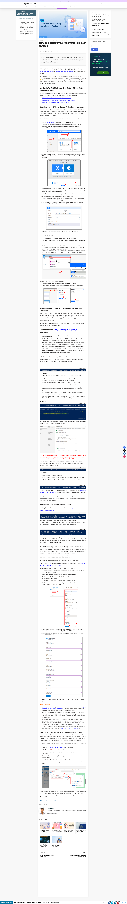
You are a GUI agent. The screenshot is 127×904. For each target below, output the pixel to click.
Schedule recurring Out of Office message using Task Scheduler (58, 100)
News (32, 6)
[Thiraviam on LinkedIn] (53, 808)
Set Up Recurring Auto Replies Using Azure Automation (26, 34)
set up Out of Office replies (46, 71)
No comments (55, 51)
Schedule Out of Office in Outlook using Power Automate (56, 98)
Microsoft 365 (44, 6)
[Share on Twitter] (112, 902)
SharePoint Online (72, 6)
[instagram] (124, 456)
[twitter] (124, 450)
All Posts (27, 6)
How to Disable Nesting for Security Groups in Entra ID (100, 15)
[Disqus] (63, 877)
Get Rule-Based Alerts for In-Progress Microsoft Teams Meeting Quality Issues (100, 34)
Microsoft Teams (52, 6)
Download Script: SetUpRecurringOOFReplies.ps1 (26, 30)
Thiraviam (45, 49)
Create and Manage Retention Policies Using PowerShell (99, 20)
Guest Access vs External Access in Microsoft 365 (100, 24)
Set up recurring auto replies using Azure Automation (55, 102)
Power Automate (51, 122)
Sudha (57, 49)
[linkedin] (124, 453)
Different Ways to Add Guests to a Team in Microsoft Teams (100, 28)
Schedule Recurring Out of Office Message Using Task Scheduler (27, 27)
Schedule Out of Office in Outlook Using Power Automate (27, 23)
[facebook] (124, 447)
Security (37, 6)
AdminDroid (71, 1)
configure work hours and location (64, 71)
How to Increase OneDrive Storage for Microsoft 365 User (78, 854)
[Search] (101, 4)
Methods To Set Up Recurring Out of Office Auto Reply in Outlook (26, 19)
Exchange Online (62, 6)
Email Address (94, 44)
